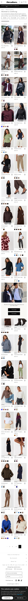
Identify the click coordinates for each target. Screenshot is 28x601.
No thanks (14, 313)
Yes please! (14, 309)
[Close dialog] (26, 284)
